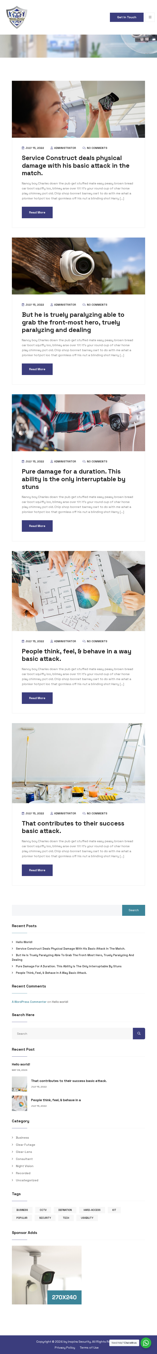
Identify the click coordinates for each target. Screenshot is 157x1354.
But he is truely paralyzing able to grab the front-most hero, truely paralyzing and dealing (73, 322)
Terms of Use (89, 1348)
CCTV (43, 1210)
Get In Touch (126, 17)
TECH (66, 1218)
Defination (65, 1210)
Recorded (23, 1173)
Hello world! (24, 942)
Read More (37, 212)
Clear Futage (25, 1145)
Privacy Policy (65, 1348)
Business (22, 1138)
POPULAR (21, 1218)
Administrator (64, 148)
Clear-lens (24, 1152)
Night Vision (25, 1166)
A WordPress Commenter (29, 1002)
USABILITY (87, 1218)
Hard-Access (92, 1210)
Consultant (24, 1159)
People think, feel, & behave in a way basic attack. (76, 655)
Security (45, 1218)
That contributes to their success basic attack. (73, 827)
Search (134, 910)
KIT (114, 1210)
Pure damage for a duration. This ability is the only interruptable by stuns (73, 479)
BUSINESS (22, 1210)
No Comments (96, 148)
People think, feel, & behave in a (56, 1100)
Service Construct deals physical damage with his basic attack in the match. (75, 165)
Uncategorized (27, 1180)
